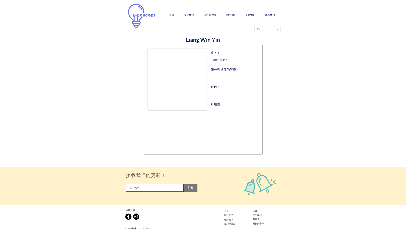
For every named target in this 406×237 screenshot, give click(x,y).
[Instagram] (136, 217)
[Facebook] (128, 217)
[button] (189, 15)
